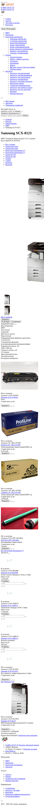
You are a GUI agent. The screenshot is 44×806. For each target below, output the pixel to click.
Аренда (8, 775)
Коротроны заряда (17, 83)
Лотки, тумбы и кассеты (19, 59)
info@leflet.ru (10, 751)
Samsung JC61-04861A (9, 638)
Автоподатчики (16, 57)
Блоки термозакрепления (19, 47)
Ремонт (8, 777)
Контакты (9, 792)
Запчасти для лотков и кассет (21, 87)
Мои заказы (9, 101)
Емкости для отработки (19, 51)
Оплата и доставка (12, 790)
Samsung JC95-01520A (9, 671)
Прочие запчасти (16, 94)
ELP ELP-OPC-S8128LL (10, 540)
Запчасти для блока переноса (21, 81)
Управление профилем (14, 105)
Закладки (9, 103)
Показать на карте (30, 749)
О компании (10, 788)
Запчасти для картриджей (20, 73)
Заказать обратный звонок (29, 745)
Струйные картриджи (18, 41)
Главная (8, 119)
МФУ (7, 125)
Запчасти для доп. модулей (20, 89)
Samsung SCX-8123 (8, 721)
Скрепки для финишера (19, 53)
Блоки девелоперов (17, 45)
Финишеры (14, 63)
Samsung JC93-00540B (9, 573)
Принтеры (9, 763)
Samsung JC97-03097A (9, 605)
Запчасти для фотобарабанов (21, 75)
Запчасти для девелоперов (20, 77)
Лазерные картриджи (18, 39)
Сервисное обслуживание (15, 779)
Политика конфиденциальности (17, 794)
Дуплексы (14, 61)
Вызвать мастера (11, 781)
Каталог (8, 121)
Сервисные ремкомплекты (20, 85)
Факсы (12, 65)
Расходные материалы (13, 765)
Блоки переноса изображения (21, 49)
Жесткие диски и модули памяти (22, 67)
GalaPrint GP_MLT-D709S (11, 493)
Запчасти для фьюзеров (19, 79)
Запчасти (8, 767)
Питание (13, 91)
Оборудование (11, 123)
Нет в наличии (6, 317)
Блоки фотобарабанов (18, 43)
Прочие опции (15, 69)
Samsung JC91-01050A (9, 397)
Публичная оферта (12, 796)
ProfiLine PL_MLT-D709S (10, 445)
